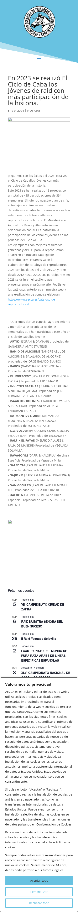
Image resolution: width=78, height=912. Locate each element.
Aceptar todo (39, 880)
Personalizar (39, 892)
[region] (39, 794)
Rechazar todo (39, 903)
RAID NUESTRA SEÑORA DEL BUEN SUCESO (42, 623)
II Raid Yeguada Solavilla (38, 638)
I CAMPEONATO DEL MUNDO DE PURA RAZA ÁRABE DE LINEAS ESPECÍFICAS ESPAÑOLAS (44, 655)
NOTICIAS (34, 111)
